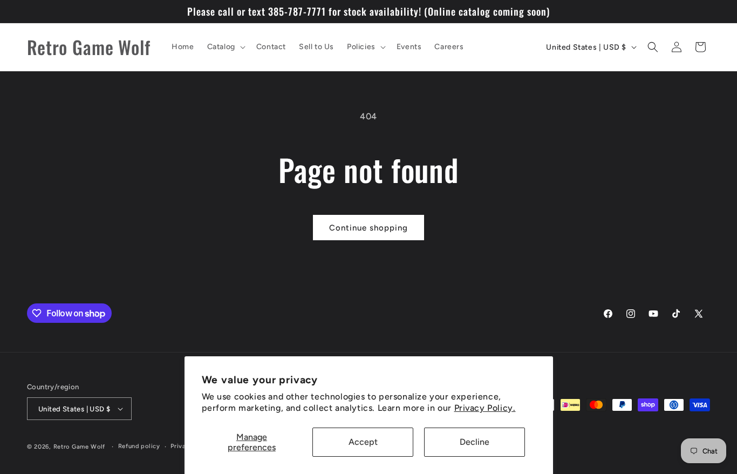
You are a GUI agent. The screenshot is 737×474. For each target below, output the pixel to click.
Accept (363, 442)
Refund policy (139, 446)
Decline (474, 442)
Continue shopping (368, 228)
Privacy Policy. (485, 408)
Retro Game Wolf (79, 446)
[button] (225, 47)
